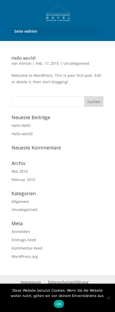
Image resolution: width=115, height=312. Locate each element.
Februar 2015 (23, 179)
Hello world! (23, 58)
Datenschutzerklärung (68, 282)
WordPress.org (24, 256)
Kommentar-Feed (27, 248)
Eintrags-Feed (23, 239)
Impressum (31, 282)
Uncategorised (76, 63)
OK (59, 304)
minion (25, 63)
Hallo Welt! (21, 125)
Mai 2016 (19, 171)
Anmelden (20, 231)
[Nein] (108, 297)
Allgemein (20, 201)
